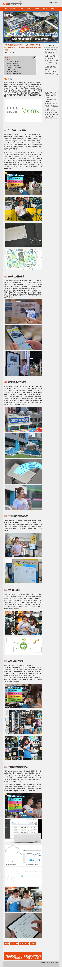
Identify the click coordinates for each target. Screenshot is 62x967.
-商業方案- (45, 9)
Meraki (33, 943)
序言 (8, 59)
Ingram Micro (24, 943)
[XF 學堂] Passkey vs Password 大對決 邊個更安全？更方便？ (51, 99)
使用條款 (48, 962)
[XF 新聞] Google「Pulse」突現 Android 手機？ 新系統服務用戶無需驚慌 (51, 51)
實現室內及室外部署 (13, 65)
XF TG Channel (54, 3)
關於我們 (43, 962)
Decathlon (14, 943)
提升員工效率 (11, 69)
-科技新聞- (13, 9)
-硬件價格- (37, 9)
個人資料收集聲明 (54, 962)
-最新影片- (53, 9)
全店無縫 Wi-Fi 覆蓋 (13, 61)
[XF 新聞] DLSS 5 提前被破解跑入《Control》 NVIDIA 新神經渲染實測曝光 (51, 56)
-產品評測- (21, 9)
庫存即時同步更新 (12, 71)
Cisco (7, 943)
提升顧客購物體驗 (12, 63)
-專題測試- (29, 9)
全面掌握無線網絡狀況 (14, 73)
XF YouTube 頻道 (54, 2)
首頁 (6, 9)
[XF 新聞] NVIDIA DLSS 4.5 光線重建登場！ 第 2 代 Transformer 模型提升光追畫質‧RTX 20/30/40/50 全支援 (51, 75)
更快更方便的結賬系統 (14, 67)
